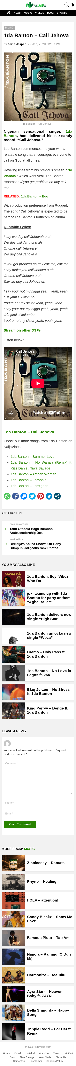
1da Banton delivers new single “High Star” (49, 617)
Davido (18, 1053)
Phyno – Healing (42, 881)
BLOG (50, 12)
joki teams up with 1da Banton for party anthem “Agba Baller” (49, 597)
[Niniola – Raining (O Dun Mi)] (13, 957)
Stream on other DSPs (22, 330)
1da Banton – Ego (34, 196)
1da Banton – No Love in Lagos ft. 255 (49, 673)
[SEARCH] (67, 5)
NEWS (17, 12)
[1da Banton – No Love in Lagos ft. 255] (13, 673)
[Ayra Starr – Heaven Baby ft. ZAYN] (13, 994)
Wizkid (31, 1053)
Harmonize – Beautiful (46, 975)
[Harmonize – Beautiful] (13, 975)
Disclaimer (36, 1061)
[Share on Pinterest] (40, 496)
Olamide (44, 1053)
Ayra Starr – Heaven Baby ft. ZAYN (45, 994)
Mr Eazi (69, 1053)
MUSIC (28, 12)
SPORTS (62, 12)
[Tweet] (32, 496)
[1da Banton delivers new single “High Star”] (13, 617)
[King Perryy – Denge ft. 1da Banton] (13, 710)
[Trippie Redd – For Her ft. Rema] (13, 1031)
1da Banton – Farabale (28, 480)
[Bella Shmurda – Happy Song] (13, 1013)
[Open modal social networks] (57, 496)
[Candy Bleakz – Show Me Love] (13, 919)
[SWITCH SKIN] (72, 5)
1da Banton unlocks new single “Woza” (49, 635)
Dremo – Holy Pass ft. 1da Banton (46, 654)
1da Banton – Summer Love (32, 457)
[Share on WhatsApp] (7, 496)
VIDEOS (39, 12)
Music (29, 849)
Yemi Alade (45, 1057)
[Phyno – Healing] (13, 882)
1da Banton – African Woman (33, 474)
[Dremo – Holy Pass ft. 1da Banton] (13, 654)
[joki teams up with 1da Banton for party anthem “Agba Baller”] (13, 597)
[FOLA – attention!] (13, 900)
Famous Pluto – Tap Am (48, 938)
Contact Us (19, 1061)
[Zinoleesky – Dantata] (13, 863)
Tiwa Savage (26, 1057)
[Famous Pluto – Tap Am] (13, 938)
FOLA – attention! (42, 900)
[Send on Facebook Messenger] (23, 496)
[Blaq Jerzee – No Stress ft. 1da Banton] (13, 692)
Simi (12, 1057)
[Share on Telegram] (49, 496)
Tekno (56, 1053)
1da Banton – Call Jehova (29, 432)
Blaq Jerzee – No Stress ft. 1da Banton (48, 691)
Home (6, 1053)
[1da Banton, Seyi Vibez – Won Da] (13, 579)
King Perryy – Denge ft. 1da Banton (47, 710)
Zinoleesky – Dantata (46, 863)
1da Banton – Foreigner (29, 486)
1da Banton (13, 513)
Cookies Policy (54, 1061)
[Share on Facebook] (15, 496)
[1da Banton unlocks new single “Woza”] (13, 636)
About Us (61, 1057)
